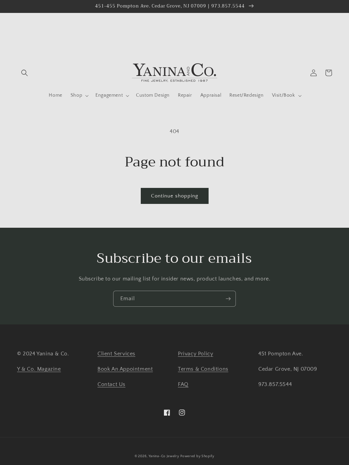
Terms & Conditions (203, 369)
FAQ (183, 384)
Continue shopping (174, 196)
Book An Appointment (125, 369)
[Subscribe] (228, 299)
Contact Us (111, 384)
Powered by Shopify (197, 456)
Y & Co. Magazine (39, 369)
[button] (24, 72)
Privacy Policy (195, 354)
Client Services (116, 354)
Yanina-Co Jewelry (164, 456)
